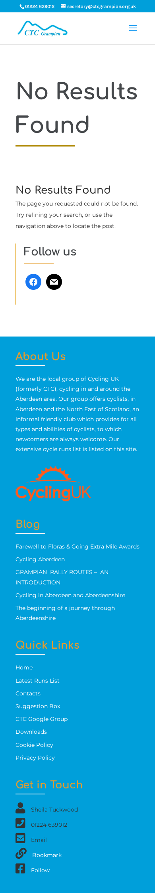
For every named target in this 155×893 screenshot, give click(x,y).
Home (24, 667)
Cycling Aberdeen (40, 559)
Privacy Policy (35, 757)
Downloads (31, 731)
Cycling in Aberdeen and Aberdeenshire (70, 595)
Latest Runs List (37, 680)
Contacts (28, 693)
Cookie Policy (34, 744)
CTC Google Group (41, 719)
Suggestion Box (37, 706)
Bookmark (47, 855)
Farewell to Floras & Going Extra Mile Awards (77, 546)
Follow (40, 870)
